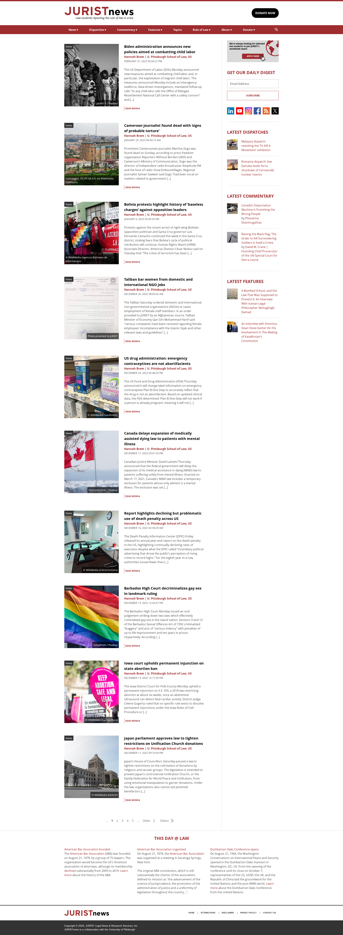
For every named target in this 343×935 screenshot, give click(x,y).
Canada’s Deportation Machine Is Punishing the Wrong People (258, 209)
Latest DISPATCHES (247, 132)
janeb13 (101, 103)
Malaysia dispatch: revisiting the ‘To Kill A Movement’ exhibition (255, 145)
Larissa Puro (109, 720)
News (73, 29)
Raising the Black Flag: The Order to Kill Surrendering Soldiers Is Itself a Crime (258, 238)
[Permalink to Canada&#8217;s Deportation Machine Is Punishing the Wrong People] (232, 208)
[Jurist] (99, 13)
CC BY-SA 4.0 (88, 178)
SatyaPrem (99, 645)
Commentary (127, 29)
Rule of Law (201, 29)
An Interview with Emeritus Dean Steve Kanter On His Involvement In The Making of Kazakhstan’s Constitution (259, 332)
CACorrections (108, 570)
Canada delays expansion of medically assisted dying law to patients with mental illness (162, 438)
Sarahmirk (111, 415)
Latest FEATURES (245, 281)
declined (70, 871)
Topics (177, 29)
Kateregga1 (72, 178)
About (227, 29)
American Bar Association (87, 854)
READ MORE (132, 108)
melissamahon (97, 490)
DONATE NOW (265, 13)
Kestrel (112, 795)
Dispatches (97, 29)
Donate (249, 29)
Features (155, 29)
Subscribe (253, 95)
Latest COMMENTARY (250, 196)
